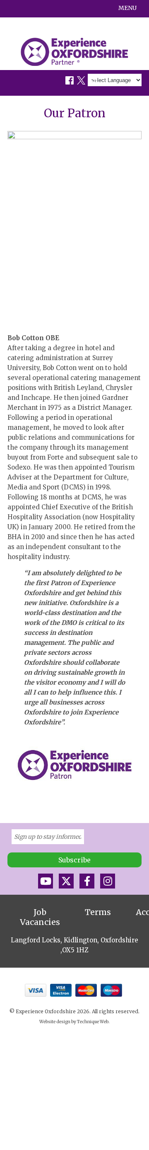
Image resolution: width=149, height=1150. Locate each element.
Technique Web (92, 1021)
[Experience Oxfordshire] (74, 52)
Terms (98, 912)
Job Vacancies (40, 917)
